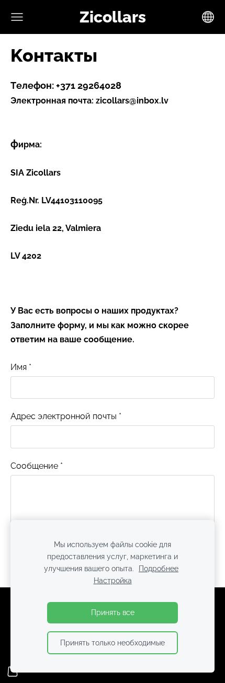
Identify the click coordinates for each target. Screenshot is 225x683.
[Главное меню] (17, 17)
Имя (20, 367)
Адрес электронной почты (65, 416)
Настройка (113, 580)
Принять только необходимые (112, 642)
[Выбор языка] (208, 17)
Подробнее (158, 568)
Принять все (112, 612)
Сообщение (36, 466)
